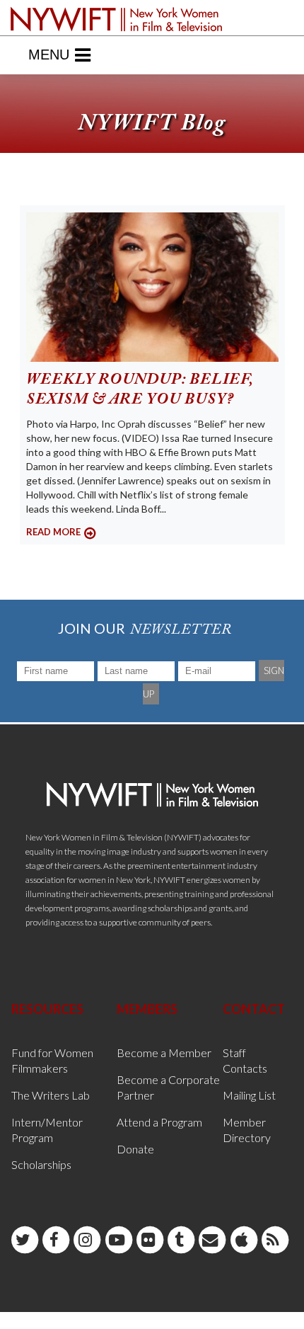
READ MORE (53, 531)
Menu (48, 54)
